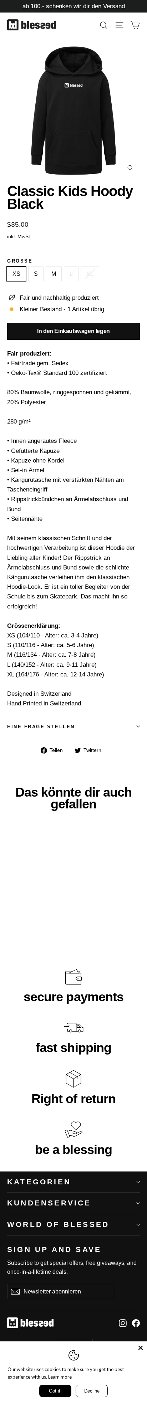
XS (16, 274)
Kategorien (39, 1182)
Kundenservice (49, 1203)
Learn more (60, 1377)
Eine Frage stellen (41, 726)
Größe (19, 261)
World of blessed (58, 1224)
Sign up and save (54, 1249)
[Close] (140, 1347)
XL (89, 274)
